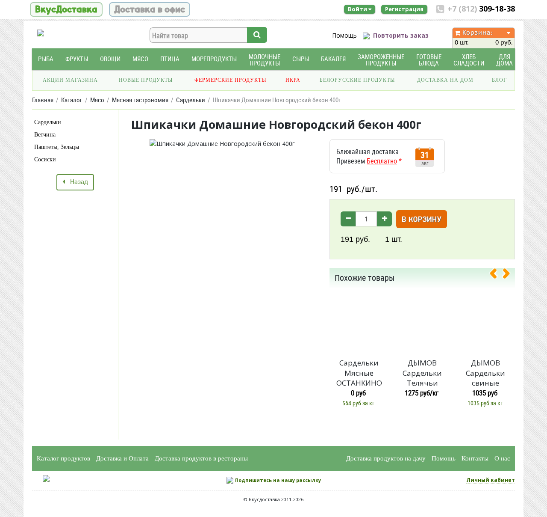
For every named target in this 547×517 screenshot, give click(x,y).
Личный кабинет (490, 480)
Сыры (300, 59)
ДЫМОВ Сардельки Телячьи (422, 373)
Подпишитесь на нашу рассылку (278, 480)
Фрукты (76, 59)
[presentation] (496, 275)
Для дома (504, 60)
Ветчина (45, 134)
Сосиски (45, 159)
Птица (169, 59)
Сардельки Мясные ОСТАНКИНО (359, 373)
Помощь (344, 35)
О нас (502, 458)
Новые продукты (146, 80)
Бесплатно (382, 161)
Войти (358, 9)
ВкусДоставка (66, 9)
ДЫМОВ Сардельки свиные (485, 373)
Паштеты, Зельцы (56, 147)
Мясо (140, 59)
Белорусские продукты (357, 80)
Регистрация (404, 9)
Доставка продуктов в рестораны (201, 458)
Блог (499, 80)
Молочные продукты (264, 60)
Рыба (45, 59)
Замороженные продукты (381, 60)
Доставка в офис (149, 9)
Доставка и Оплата (122, 458)
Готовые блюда (428, 60)
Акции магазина (70, 80)
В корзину (421, 220)
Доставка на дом (445, 80)
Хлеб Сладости (468, 60)
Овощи (110, 59)
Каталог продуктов (63, 458)
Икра (292, 80)
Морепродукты (214, 59)
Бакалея (333, 59)
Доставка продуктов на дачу (386, 458)
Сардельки (47, 122)
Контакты (475, 458)
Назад (76, 182)
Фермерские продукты (230, 80)
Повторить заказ (401, 35)
